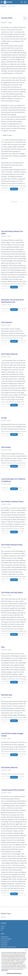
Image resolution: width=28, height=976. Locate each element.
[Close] (26, 950)
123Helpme (3, 6)
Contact (2, 928)
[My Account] (25, 2)
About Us (3, 926)
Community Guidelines (6, 938)
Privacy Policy (4, 943)
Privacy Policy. (4, 970)
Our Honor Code (5, 941)
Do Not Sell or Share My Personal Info (14, 973)
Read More (14, 287)
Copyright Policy (4, 936)
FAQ (2, 930)
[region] (14, 962)
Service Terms (4, 945)
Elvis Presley (3, 917)
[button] (2, 2)
